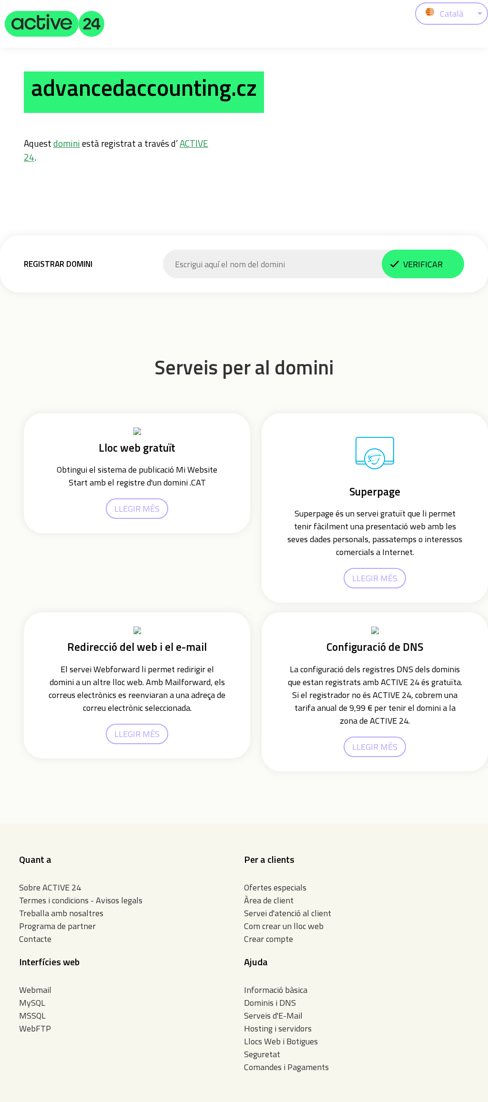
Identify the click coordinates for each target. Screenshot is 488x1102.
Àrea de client (269, 900)
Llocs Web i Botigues (281, 1041)
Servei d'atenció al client (287, 913)
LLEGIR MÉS (137, 508)
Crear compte (268, 938)
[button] (55, 24)
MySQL (32, 1002)
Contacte (35, 938)
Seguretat (262, 1054)
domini (66, 143)
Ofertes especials (275, 887)
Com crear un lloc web (284, 926)
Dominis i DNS (270, 1002)
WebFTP (35, 1028)
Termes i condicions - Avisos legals (80, 900)
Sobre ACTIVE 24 (50, 887)
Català (451, 13)
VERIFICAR (423, 264)
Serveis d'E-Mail (273, 1015)
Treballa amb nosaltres (61, 913)
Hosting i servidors (278, 1028)
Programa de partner (57, 926)
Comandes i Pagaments (286, 1067)
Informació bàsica (275, 989)
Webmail (35, 989)
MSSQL (32, 1015)
